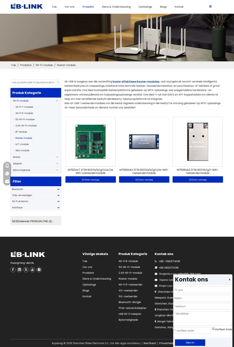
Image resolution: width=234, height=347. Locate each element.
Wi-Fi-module (20, 100)
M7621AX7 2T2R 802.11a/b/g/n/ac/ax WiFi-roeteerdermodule (90, 171)
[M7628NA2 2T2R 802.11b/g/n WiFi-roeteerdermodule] (198, 141)
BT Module (21, 131)
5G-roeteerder (128, 296)
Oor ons (87, 267)
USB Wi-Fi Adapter (130, 314)
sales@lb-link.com (189, 274)
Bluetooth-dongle (130, 302)
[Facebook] (12, 269)
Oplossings (89, 284)
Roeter (16, 157)
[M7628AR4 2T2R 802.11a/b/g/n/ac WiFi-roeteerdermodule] (144, 141)
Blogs (85, 290)
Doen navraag (92, 179)
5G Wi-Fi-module (25, 119)
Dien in (190, 342)
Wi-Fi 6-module (24, 113)
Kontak (86, 296)
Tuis (84, 261)
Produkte (88, 273)
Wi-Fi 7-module (24, 107)
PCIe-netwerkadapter (133, 308)
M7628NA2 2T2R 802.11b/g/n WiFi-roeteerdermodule (198, 171)
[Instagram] (39, 269)
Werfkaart (149, 343)
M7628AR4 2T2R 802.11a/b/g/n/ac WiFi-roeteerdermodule (144, 171)
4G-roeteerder (128, 290)
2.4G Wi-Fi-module (26, 125)
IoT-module (22, 144)
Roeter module (24, 138)
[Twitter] (25, 269)
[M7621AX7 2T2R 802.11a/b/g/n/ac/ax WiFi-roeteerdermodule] (90, 141)
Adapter (17, 163)
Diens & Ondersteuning (96, 279)
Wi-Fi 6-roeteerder (131, 284)
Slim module (22, 150)
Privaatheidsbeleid (170, 343)
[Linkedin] (19, 269)
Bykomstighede (21, 170)
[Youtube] (32, 269)
